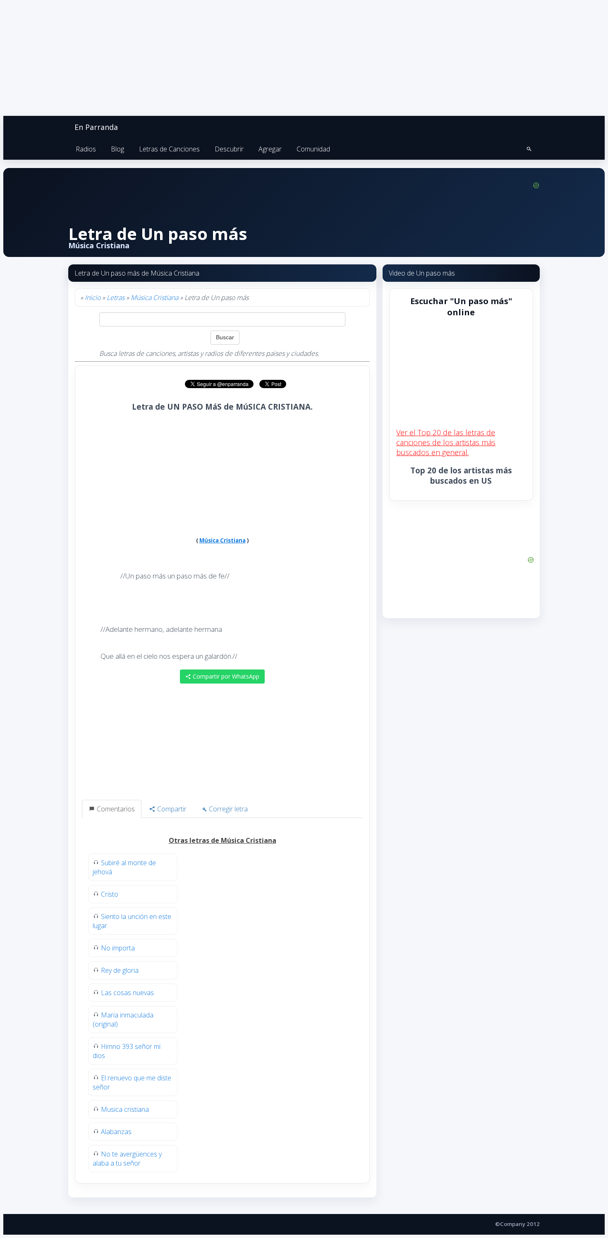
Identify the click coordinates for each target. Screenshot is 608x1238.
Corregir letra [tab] (227, 808)
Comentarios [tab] (115, 808)
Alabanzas (116, 1131)
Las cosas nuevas (127, 992)
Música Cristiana (154, 297)
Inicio (93, 297)
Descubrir (229, 149)
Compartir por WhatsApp (225, 676)
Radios (86, 149)
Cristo (109, 894)
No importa (118, 947)
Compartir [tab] (171, 808)
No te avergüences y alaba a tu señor (127, 1158)
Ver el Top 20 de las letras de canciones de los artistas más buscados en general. (445, 442)
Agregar (270, 149)
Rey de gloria (120, 970)
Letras (115, 297)
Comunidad (313, 149)
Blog (117, 149)
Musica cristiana (125, 1109)
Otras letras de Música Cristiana (222, 840)
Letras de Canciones (169, 149)
